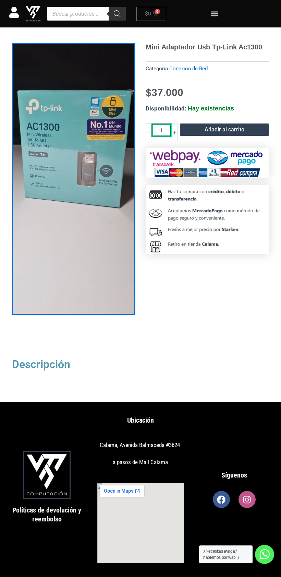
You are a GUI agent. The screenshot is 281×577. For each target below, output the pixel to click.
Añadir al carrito (224, 129)
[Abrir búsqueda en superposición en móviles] (86, 14)
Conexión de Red (188, 69)
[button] (214, 14)
